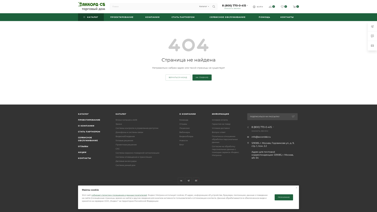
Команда (183, 120)
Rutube (196, 181)
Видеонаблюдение (125, 136)
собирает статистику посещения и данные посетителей (119, 195)
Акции (82, 152)
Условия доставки (221, 128)
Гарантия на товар (221, 124)
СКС (118, 149)
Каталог (83, 114)
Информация (220, 114)
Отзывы (83, 146)
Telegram (188, 181)
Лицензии (184, 128)
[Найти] (213, 6)
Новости (183, 140)
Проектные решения (126, 144)
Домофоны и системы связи (129, 132)
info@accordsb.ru (261, 136)
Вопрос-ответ (218, 132)
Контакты (84, 158)
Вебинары (184, 132)
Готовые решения (124, 140)
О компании (86, 126)
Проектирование (89, 120)
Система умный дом (125, 165)
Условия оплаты (220, 120)
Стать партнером (89, 131)
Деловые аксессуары (126, 161)
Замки (119, 124)
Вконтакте (181, 181)
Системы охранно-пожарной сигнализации (137, 153)
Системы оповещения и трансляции (134, 157)
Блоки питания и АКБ (126, 120)
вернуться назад (178, 77)
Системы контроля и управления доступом (137, 128)
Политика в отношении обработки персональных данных (225, 139)
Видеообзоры (186, 136)
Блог (181, 144)
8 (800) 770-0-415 (234, 5)
